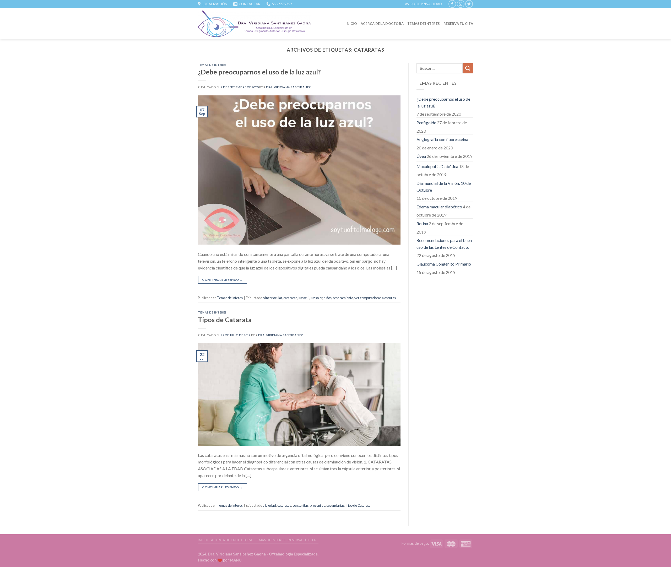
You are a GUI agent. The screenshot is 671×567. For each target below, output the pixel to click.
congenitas (301, 505)
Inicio (351, 23)
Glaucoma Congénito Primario (443, 263)
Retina (422, 223)
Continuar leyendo (222, 280)
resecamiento (343, 298)
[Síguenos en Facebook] (452, 4)
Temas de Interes (423, 23)
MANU (236, 560)
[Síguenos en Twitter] (469, 4)
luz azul (304, 298)
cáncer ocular (272, 298)
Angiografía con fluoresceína (442, 139)
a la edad (269, 505)
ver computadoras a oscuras (375, 298)
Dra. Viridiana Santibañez (288, 87)
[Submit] (468, 68)
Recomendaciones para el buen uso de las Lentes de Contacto (444, 244)
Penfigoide (426, 122)
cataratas (290, 298)
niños (328, 298)
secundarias (335, 505)
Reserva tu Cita (458, 23)
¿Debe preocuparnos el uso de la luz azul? (259, 72)
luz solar (316, 298)
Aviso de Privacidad (423, 4)
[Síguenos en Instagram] (460, 4)
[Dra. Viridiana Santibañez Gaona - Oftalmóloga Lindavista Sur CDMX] (254, 23)
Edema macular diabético (439, 206)
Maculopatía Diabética (437, 166)
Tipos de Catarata (225, 319)
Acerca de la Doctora (382, 23)
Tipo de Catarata (358, 505)
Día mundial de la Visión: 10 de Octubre (443, 186)
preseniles (317, 505)
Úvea (421, 156)
